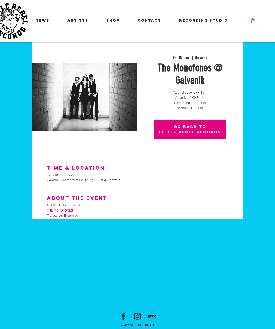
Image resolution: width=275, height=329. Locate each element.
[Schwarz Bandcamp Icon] (151, 316)
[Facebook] (123, 316)
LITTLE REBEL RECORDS (190, 131)
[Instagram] (137, 316)
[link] (253, 20)
